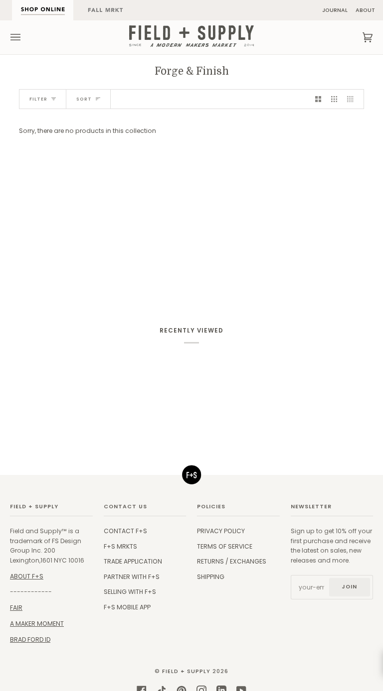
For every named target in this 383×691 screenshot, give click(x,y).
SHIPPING (210, 577)
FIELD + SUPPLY (186, 671)
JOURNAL (335, 10)
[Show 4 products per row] (352, 99)
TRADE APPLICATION (133, 561)
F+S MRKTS (120, 546)
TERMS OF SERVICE (224, 546)
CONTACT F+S (125, 531)
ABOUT (365, 10)
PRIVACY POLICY (221, 531)
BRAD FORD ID (30, 639)
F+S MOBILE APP (127, 607)
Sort (84, 99)
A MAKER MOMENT (37, 623)
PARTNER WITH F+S (132, 577)
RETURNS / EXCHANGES (231, 561)
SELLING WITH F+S (130, 591)
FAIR (16, 607)
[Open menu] (25, 37)
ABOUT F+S (26, 576)
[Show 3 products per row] (334, 99)
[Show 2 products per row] (318, 99)
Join (349, 586)
